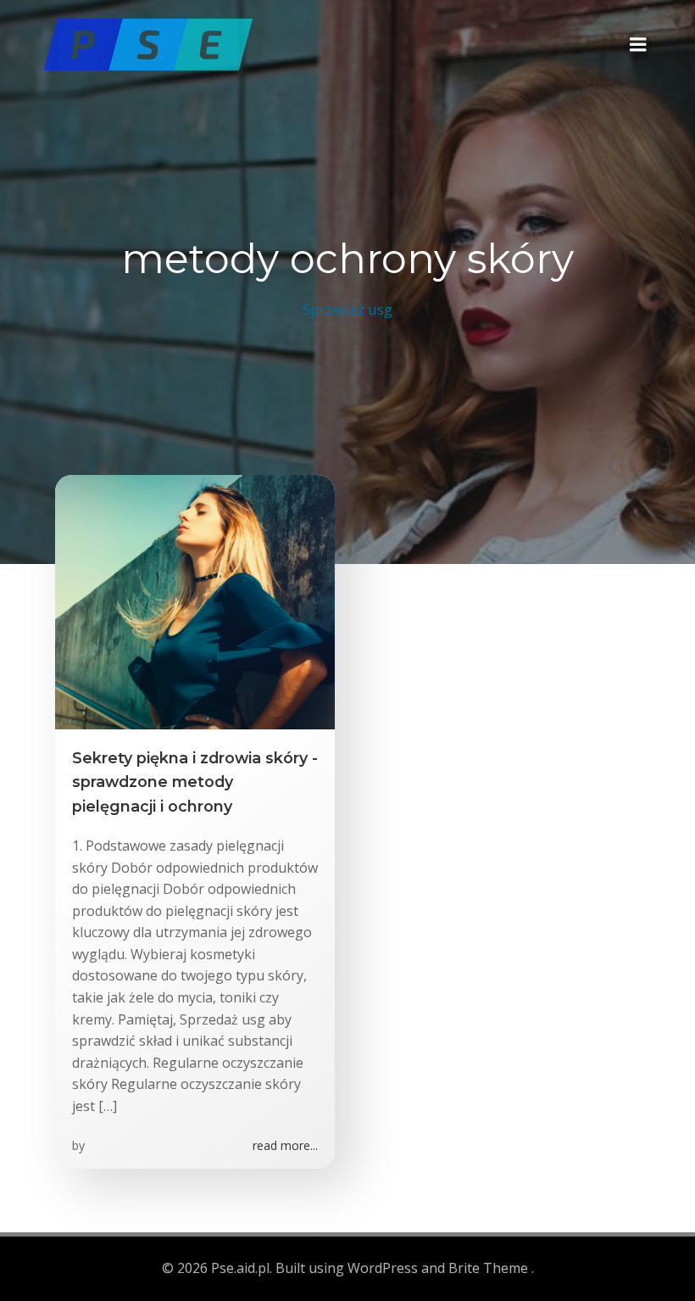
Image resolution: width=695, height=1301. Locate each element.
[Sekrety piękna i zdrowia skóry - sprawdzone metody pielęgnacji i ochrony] (195, 600)
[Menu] (638, 45)
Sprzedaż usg (347, 309)
